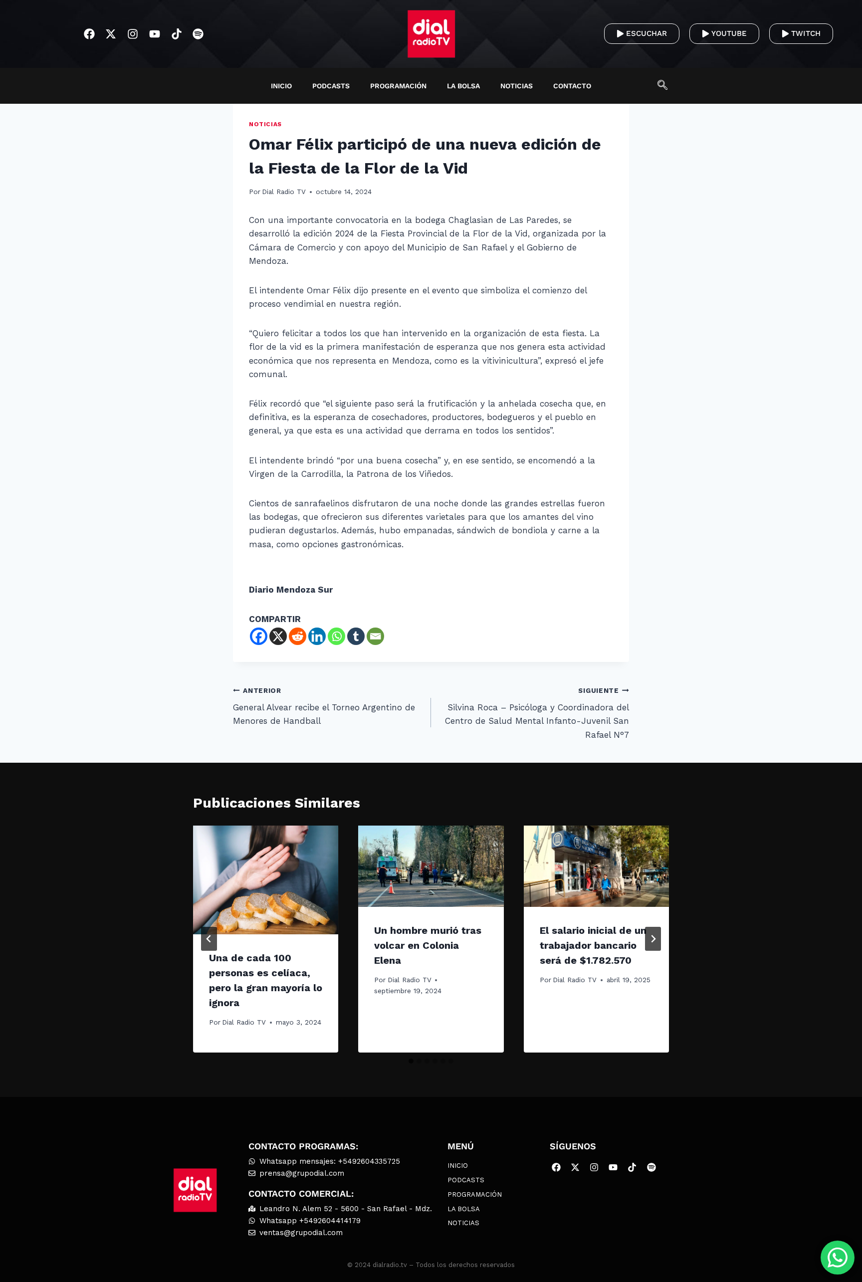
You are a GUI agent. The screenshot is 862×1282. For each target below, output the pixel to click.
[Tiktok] (176, 34)
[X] (278, 636)
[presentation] (265, 880)
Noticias (265, 124)
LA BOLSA (463, 86)
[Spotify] (198, 34)
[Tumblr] (356, 636)
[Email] (375, 636)
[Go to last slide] (209, 939)
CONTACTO (572, 86)
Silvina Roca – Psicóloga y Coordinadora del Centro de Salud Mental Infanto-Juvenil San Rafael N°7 (537, 713)
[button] (667, 86)
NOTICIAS (516, 86)
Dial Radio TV (284, 192)
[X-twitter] (111, 34)
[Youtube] (155, 34)
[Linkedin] (317, 636)
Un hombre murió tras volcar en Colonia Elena (427, 945)
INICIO (281, 86)
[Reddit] (297, 636)
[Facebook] (89, 34)
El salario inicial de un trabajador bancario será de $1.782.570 (593, 945)
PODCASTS (331, 86)
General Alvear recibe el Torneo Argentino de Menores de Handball (324, 706)
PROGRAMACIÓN (398, 86)
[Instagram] (133, 34)
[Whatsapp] (336, 636)
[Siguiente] (653, 939)
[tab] (411, 1061)
